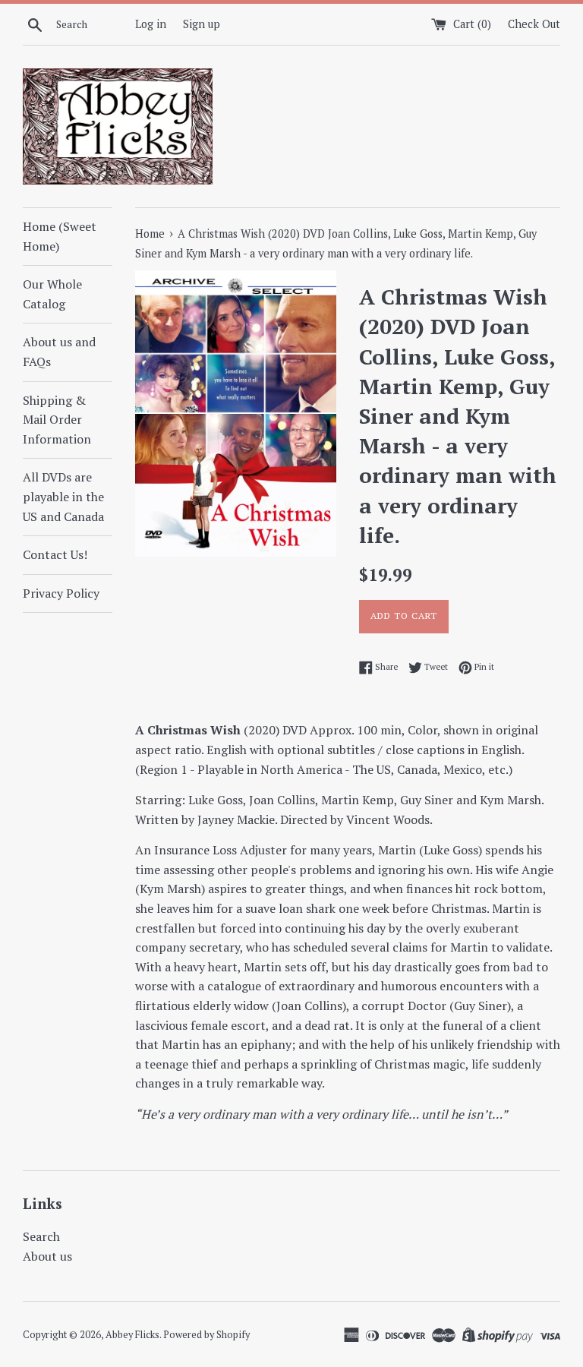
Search (41, 1236)
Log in (150, 24)
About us (47, 1256)
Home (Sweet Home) (59, 236)
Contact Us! (55, 554)
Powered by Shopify (206, 1334)
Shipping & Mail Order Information (57, 419)
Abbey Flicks (132, 1334)
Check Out (534, 24)
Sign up (201, 24)
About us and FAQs (59, 351)
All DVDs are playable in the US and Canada (63, 496)
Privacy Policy (61, 593)
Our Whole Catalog (52, 294)
